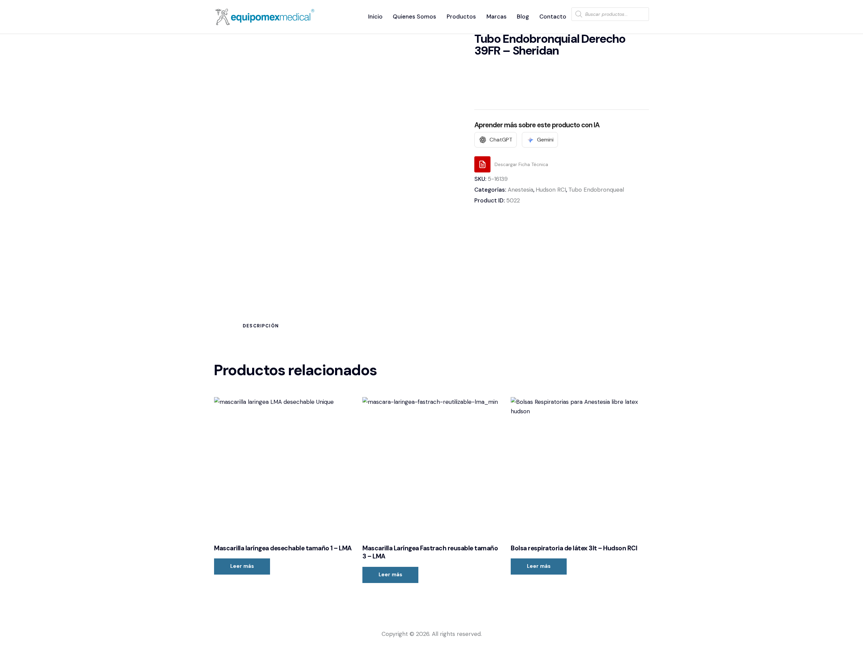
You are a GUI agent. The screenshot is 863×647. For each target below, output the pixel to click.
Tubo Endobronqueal (596, 189)
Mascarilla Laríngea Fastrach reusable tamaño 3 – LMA (430, 552)
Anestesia (520, 189)
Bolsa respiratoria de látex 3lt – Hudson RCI (574, 548)
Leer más (242, 566)
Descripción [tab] (261, 326)
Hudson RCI (551, 189)
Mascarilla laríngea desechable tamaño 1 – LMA (283, 548)
